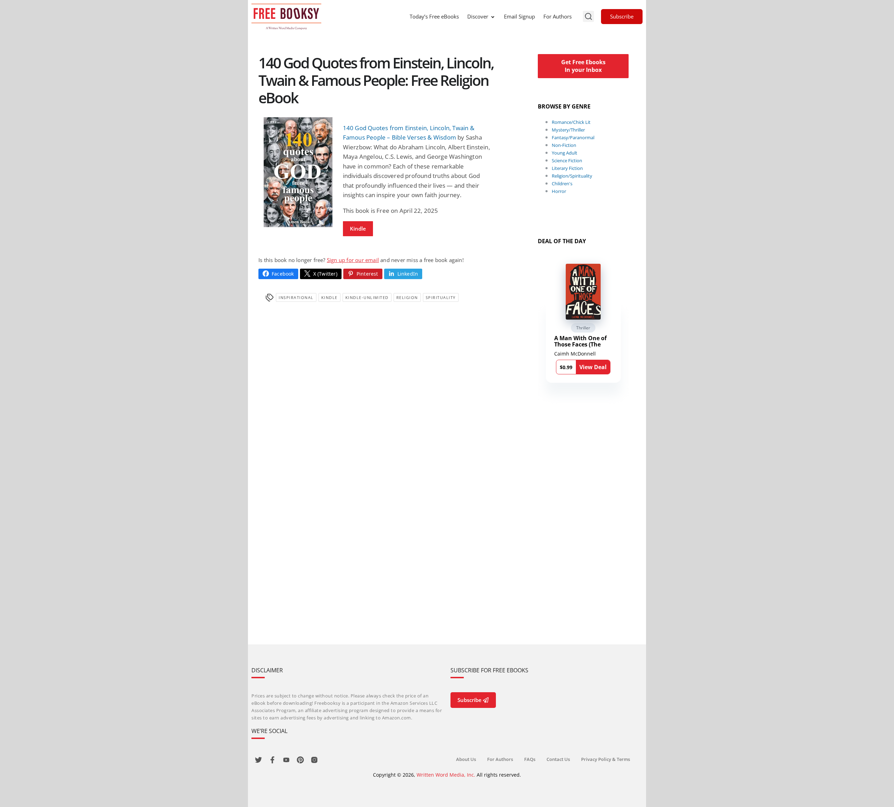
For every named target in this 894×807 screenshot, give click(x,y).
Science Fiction (567, 160)
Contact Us (558, 759)
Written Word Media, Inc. (446, 774)
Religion (407, 297)
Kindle (358, 228)
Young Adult (564, 153)
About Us (466, 759)
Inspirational (296, 297)
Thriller (583, 328)
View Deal (593, 367)
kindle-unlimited (367, 297)
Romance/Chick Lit (571, 122)
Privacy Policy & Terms (605, 759)
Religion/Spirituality (572, 176)
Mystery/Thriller (568, 130)
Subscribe (621, 16)
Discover (477, 16)
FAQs (529, 759)
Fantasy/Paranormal (573, 137)
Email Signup (519, 16)
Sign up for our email (353, 259)
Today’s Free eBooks (434, 16)
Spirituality (441, 297)
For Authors (557, 16)
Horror (559, 191)
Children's (562, 183)
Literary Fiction (567, 168)
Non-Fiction (564, 145)
